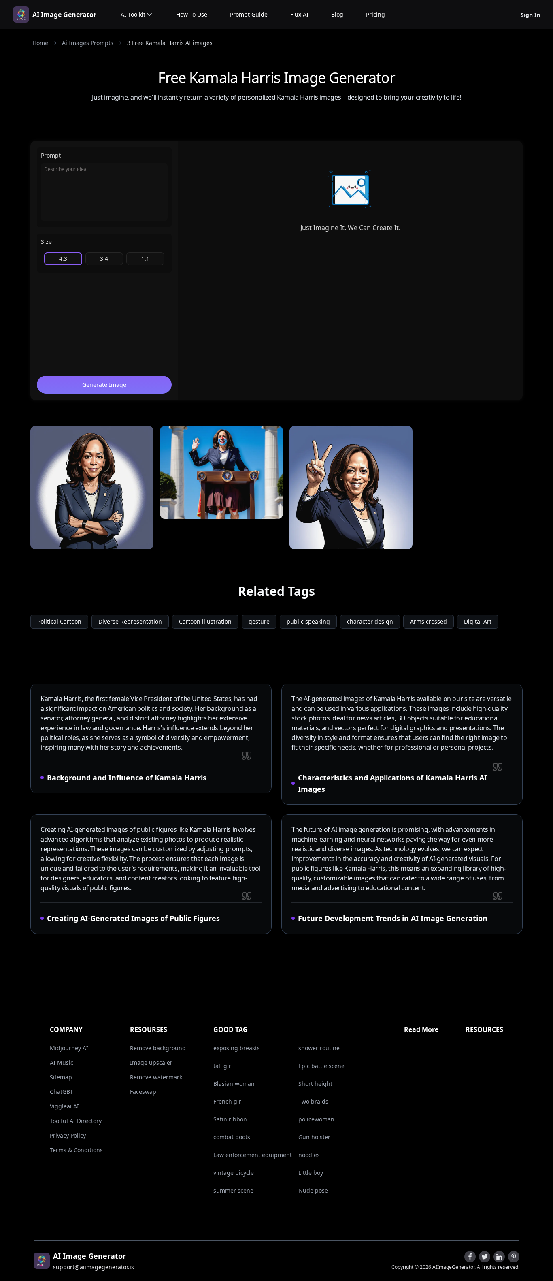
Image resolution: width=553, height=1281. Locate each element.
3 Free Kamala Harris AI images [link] (170, 43)
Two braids (313, 1101)
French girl (228, 1101)
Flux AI (299, 14)
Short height (315, 1083)
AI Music (61, 1062)
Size (46, 241)
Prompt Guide (249, 14)
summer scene (233, 1190)
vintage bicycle (233, 1173)
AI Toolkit (133, 14)
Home (40, 43)
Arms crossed (428, 621)
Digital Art (477, 621)
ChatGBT (61, 1092)
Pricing (375, 14)
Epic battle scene (321, 1066)
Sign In (530, 15)
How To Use (191, 14)
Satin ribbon (230, 1119)
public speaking (308, 621)
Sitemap (61, 1077)
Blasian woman (234, 1083)
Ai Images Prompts (87, 43)
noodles (309, 1155)
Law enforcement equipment (252, 1155)
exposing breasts (236, 1048)
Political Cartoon (59, 621)
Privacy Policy (68, 1135)
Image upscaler (151, 1062)
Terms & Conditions (76, 1150)
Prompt (51, 155)
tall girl (223, 1066)
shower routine (319, 1048)
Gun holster (314, 1137)
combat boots (231, 1137)
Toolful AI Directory (76, 1121)
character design (370, 621)
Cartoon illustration (205, 621)
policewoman (316, 1119)
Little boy (310, 1173)
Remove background (158, 1048)
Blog (337, 14)
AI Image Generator (64, 14)
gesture (259, 621)
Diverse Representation (130, 621)
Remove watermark (156, 1077)
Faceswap (143, 1092)
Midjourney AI (69, 1048)
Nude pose (313, 1190)
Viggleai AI (64, 1106)
